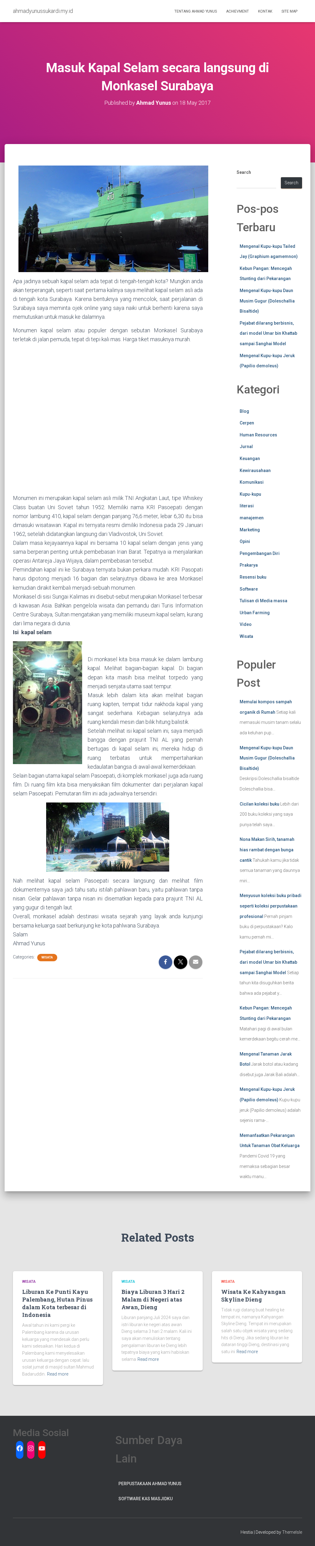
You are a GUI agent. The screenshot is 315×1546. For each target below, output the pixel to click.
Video (246, 624)
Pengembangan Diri (260, 553)
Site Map (289, 11)
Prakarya (249, 565)
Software (249, 589)
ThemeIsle (292, 1532)
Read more (57, 1374)
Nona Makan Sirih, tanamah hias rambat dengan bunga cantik (267, 849)
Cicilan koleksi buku (259, 804)
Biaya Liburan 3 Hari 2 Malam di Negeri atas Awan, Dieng (153, 1299)
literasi (247, 505)
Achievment (237, 11)
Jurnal (246, 446)
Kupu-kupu (250, 494)
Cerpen (247, 422)
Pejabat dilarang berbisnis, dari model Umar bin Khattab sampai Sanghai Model (268, 333)
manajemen (252, 517)
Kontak (265, 11)
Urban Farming (255, 612)
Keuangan (250, 458)
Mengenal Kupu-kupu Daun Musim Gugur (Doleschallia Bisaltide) (267, 301)
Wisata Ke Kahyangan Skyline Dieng (253, 1295)
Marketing (250, 529)
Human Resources (258, 434)
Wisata (47, 957)
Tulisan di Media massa (263, 600)
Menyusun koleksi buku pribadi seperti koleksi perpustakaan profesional (270, 906)
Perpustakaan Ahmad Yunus (149, 1483)
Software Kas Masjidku (145, 1498)
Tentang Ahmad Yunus (195, 11)
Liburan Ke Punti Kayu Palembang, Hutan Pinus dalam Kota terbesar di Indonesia (57, 1303)
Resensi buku (253, 577)
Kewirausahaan (255, 470)
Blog (244, 411)
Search (244, 172)
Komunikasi (252, 482)
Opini (245, 541)
